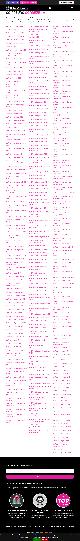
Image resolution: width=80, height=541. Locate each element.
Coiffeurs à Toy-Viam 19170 (62, 377)
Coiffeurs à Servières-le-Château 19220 (61, 343)
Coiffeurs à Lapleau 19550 (38, 74)
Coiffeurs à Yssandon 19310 (62, 453)
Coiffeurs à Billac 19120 (13, 127)
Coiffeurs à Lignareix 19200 (38, 119)
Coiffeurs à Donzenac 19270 (15, 313)
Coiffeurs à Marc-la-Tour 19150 (39, 157)
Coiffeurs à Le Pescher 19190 (38, 109)
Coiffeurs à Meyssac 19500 (38, 208)
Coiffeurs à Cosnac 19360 (14, 280)
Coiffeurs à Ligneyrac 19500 (38, 123)
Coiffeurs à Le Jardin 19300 (38, 102)
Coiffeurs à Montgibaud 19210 (39, 237)
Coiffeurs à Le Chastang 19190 (39, 99)
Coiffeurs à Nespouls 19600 (38, 249)
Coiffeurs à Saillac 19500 (37, 371)
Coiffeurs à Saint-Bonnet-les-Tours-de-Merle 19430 (39, 420)
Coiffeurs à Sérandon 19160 (62, 335)
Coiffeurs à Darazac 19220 (15, 302)
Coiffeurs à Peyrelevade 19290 (39, 314)
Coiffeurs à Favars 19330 (14, 343)
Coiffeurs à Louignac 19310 (38, 138)
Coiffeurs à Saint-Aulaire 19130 (39, 383)
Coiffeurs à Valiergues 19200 (62, 408)
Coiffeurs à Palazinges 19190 (38, 284)
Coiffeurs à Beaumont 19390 (15, 101)
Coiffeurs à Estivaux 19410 (14, 330)
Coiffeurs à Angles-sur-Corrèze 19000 (14, 54)
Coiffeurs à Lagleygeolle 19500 (39, 46)
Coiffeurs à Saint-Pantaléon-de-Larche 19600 (63, 203)
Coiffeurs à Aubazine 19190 (15, 71)
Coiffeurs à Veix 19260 (60, 424)
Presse (71, 526)
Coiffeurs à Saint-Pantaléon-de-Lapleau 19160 (63, 197)
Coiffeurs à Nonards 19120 (38, 266)
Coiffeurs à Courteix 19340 (15, 289)
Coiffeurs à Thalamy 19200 (62, 374)
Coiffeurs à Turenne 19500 (62, 394)
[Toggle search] (50, 8)
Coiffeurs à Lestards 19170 (38, 112)
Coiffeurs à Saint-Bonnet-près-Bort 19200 (38, 426)
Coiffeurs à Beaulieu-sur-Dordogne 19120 (14, 97)
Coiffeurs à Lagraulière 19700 (39, 49)
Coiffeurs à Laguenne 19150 (38, 53)
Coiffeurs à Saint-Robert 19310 (63, 250)
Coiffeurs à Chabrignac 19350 (16, 170)
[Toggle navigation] (72, 8)
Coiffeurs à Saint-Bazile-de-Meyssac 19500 (39, 393)
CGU (29, 526)
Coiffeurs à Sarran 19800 (61, 316)
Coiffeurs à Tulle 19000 (60, 391)
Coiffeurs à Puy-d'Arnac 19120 (39, 328)
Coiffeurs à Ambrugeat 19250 (16, 50)
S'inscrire (40, 477)
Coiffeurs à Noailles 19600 (38, 263)
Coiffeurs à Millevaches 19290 (39, 211)
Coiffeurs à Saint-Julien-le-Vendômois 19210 (62, 139)
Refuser (44, 540)
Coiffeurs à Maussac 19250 (38, 179)
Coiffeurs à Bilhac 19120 (14, 124)
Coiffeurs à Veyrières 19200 (62, 430)
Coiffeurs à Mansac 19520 (38, 154)
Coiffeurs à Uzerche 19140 (61, 404)
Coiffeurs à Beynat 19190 (14, 114)
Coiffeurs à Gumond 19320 (15, 377)
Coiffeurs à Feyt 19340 (13, 347)
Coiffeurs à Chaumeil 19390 (15, 225)
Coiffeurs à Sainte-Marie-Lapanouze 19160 (61, 308)
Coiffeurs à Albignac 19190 (15, 33)
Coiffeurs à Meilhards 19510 (38, 182)
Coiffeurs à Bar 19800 (13, 81)
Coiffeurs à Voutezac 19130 (62, 450)
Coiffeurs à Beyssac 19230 (15, 117)
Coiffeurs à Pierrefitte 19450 (38, 321)
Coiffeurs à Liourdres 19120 (38, 126)
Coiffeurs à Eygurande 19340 (15, 337)
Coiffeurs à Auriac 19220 (14, 75)
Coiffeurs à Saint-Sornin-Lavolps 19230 (61, 267)
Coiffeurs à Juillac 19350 (14, 389)
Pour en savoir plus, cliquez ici (48, 537)
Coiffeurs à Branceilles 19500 (15, 140)
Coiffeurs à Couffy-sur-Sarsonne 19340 (14, 284)
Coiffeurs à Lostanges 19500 (38, 135)
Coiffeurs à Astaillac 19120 (14, 68)
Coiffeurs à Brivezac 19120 (14, 154)
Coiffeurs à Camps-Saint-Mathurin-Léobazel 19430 (15, 162)
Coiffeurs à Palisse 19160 (37, 287)
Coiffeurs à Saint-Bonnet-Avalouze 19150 (38, 399)
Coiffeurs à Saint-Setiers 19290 (63, 259)
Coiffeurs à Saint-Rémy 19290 (63, 247)
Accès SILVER (67, 2)
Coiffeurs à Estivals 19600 (14, 326)
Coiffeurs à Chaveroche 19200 (16, 232)
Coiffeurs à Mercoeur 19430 (38, 189)
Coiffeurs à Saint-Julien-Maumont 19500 (61, 145)
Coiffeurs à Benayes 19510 (14, 110)
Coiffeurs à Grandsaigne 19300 (16, 368)
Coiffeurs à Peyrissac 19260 (38, 317)
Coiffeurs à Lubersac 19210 (38, 142)
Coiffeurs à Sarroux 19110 (61, 320)
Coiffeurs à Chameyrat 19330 (16, 182)
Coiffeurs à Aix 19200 (13, 29)
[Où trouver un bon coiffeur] (17, 8)
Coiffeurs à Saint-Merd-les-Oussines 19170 (62, 189)
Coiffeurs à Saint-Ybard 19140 (63, 287)
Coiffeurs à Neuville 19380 (38, 256)
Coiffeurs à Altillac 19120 (14, 47)
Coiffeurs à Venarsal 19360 (62, 427)
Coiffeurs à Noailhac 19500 (38, 259)
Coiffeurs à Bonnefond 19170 (15, 131)
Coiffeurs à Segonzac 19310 (62, 323)
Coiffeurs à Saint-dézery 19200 (63, 51)
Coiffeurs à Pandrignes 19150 (39, 291)
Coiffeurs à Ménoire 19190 (38, 185)
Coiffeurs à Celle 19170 (13, 166)
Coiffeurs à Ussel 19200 (60, 401)
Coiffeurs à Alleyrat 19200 (14, 43)
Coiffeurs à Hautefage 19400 (16, 380)
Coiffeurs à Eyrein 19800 (14, 340)
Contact (40, 528)
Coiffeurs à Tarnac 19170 (61, 370)
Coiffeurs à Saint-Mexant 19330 (63, 193)
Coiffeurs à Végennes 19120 (62, 420)
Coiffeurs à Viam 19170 (60, 434)
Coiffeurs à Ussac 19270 (61, 398)
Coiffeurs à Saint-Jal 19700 (62, 124)
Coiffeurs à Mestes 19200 (37, 196)
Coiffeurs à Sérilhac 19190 (61, 339)
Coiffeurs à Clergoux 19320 (15, 246)
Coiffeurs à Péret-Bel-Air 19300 (39, 294)
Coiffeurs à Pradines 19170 (38, 324)
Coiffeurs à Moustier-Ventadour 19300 (36, 241)
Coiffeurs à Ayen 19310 (13, 78)
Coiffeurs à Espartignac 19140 (16, 323)
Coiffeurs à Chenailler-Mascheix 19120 (14, 236)
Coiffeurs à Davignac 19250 (15, 309)
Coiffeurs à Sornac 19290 (61, 354)
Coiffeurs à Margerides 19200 (39, 172)
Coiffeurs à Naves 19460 (37, 246)
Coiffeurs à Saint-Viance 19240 (63, 281)
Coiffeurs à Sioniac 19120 (61, 351)
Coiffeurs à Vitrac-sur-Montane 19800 (60, 445)
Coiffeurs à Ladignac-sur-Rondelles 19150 (38, 31)
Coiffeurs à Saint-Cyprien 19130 (63, 42)
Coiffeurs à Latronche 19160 (38, 90)
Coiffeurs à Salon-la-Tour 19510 (63, 313)
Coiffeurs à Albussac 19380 (15, 36)
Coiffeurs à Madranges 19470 (39, 145)
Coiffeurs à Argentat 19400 (15, 59)
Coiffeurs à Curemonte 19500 (16, 296)
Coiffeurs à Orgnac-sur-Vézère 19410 (37, 274)
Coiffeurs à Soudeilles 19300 (62, 363)
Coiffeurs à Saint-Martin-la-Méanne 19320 (62, 167)
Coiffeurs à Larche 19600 (37, 77)
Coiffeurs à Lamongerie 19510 (39, 67)
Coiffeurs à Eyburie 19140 (14, 333)
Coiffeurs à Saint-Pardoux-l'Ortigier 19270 (62, 214)
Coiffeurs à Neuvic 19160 (37, 252)
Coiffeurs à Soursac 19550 (61, 367)
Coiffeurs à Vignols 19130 (61, 441)
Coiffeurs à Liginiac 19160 (37, 116)
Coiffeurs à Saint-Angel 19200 (39, 374)
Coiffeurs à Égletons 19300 (15, 316)
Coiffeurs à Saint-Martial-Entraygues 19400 (61, 161)
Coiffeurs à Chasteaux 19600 (16, 216)
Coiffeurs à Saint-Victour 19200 (63, 284)
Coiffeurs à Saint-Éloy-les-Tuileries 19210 (62, 56)
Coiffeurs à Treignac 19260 (62, 380)
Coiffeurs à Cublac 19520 (14, 292)
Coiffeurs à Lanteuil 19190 (37, 71)
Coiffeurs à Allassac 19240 (15, 40)
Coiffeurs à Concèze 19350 (15, 259)
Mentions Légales (20, 526)
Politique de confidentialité (57, 526)
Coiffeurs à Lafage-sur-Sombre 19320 (37, 36)
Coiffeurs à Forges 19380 (14, 350)
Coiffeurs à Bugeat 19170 (14, 157)
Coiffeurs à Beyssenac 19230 (15, 120)
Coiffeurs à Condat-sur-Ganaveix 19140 (14, 263)
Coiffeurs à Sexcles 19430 (61, 348)
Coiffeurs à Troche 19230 (61, 384)
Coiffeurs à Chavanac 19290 (15, 229)
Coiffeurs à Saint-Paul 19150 (62, 235)
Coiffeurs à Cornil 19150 (14, 273)
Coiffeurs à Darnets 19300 (15, 306)
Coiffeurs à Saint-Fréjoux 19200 (63, 77)
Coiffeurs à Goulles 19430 (14, 359)
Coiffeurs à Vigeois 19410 (61, 437)
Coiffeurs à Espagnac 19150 (15, 320)
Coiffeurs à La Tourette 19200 (39, 26)
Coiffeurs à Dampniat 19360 (15, 299)
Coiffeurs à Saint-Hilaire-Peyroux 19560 (61, 114)
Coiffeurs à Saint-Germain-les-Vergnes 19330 (62, 92)
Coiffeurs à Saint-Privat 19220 (63, 244)
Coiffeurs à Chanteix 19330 (15, 202)
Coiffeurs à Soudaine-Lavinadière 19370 (60, 359)
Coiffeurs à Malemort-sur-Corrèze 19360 (38, 150)
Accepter (37, 540)
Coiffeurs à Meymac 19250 (38, 199)
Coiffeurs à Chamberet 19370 (16, 173)
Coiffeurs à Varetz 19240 (61, 411)
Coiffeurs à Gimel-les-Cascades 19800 (13, 355)
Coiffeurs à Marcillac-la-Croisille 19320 (37, 162)
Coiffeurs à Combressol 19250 (16, 255)
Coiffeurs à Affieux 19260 (14, 26)
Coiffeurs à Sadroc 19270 (37, 367)
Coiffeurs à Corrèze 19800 (15, 276)
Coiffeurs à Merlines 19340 (38, 192)
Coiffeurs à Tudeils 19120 (61, 387)
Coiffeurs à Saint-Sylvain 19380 (63, 277)
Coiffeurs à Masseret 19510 (38, 175)
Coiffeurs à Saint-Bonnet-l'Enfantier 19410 (38, 410)
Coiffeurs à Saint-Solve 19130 (62, 263)
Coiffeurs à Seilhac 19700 (61, 332)
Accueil (9, 526)
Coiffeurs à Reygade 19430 (38, 337)
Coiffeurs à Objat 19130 (37, 270)
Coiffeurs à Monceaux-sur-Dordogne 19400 (38, 216)
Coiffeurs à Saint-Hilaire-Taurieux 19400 (61, 119)
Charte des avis (38, 526)
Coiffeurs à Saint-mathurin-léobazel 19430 (62, 178)
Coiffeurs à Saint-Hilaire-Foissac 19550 (61, 98)
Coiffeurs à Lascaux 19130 (38, 86)
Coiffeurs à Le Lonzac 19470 (38, 105)
